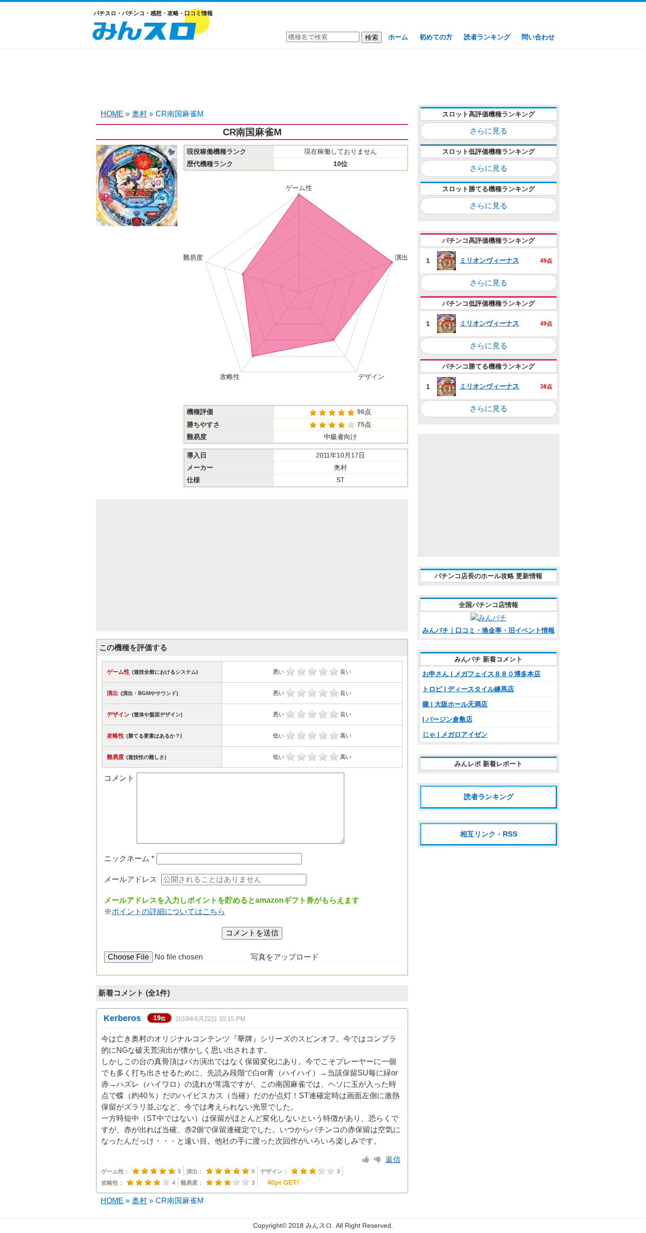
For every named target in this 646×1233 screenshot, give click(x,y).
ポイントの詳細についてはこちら (168, 911)
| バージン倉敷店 (447, 719)
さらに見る (488, 131)
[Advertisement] (323, 75)
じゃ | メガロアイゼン (455, 734)
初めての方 (436, 37)
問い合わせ (538, 37)
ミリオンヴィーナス (489, 260)
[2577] (365, 1159)
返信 (393, 1159)
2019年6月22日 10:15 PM (210, 1018)
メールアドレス (130, 879)
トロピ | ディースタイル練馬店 (468, 689)
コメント (119, 778)
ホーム (398, 37)
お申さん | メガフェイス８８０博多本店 (481, 674)
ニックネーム (129, 858)
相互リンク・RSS (488, 834)
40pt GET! (283, 1182)
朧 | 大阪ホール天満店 (455, 704)
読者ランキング (487, 37)
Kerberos (122, 1018)
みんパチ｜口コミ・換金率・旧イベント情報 (488, 630)
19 (159, 1018)
